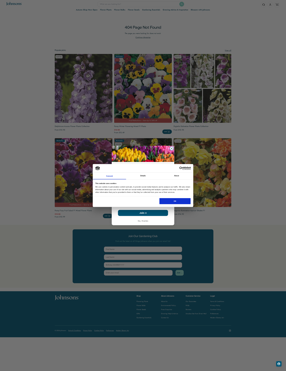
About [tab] (176, 176)
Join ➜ (143, 212)
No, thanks (143, 221)
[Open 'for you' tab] (279, 364)
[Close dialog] (171, 148)
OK (175, 201)
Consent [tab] (109, 176)
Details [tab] (143, 176)
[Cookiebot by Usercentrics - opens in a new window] (181, 168)
